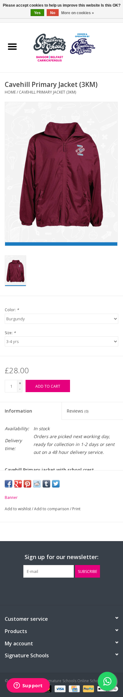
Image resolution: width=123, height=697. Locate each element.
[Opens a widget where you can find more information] (28, 686)
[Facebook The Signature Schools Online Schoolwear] (50, 591)
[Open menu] (12, 46)
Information (18, 411)
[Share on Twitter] (56, 484)
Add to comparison (52, 508)
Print (76, 508)
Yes (37, 13)
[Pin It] (27, 484)
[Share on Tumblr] (46, 484)
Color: (12, 309)
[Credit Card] (73, 688)
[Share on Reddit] (37, 484)
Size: (10, 332)
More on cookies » (77, 13)
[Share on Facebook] (8, 484)
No (52, 13)
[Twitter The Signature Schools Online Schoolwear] (61, 591)
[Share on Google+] (18, 484)
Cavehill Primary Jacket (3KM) (47, 92)
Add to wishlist (18, 508)
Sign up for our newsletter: (61, 557)
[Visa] (59, 688)
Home (10, 92)
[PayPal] (88, 688)
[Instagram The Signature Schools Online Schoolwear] (73, 591)
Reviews (77, 411)
